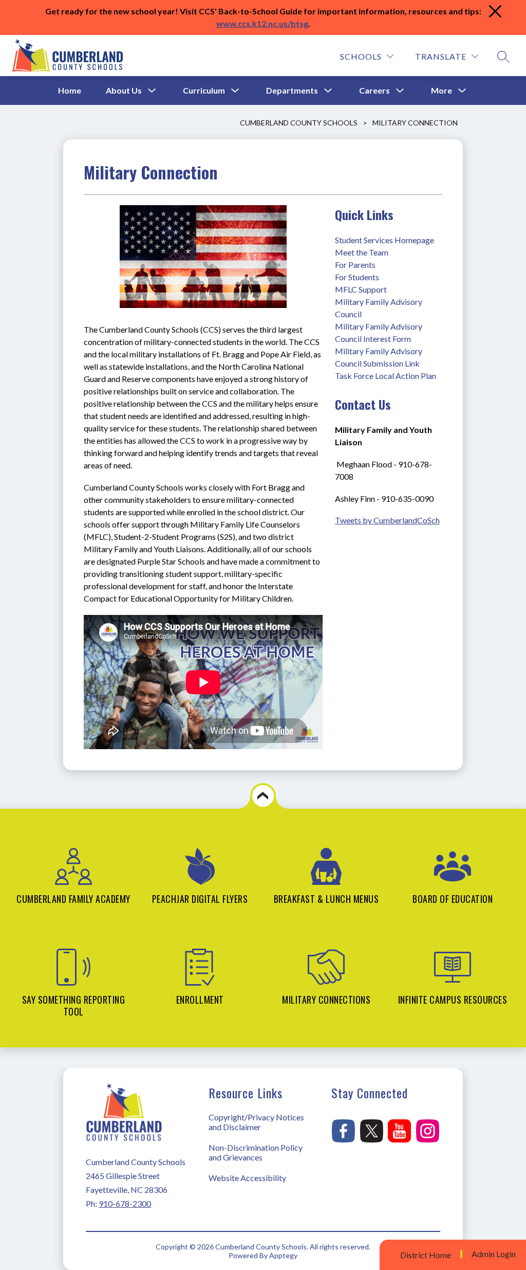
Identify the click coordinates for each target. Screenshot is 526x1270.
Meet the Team (361, 252)
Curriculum (204, 90)
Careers (374, 90)
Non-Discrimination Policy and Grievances (256, 1152)
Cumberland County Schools (299, 122)
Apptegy (283, 1255)
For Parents (355, 264)
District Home (425, 1255)
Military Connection (415, 122)
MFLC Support (361, 289)
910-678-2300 (125, 1203)
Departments (292, 90)
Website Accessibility (247, 1178)
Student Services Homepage (384, 240)
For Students (357, 277)
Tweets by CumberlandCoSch (387, 520)
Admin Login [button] (494, 1254)
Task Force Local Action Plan (385, 375)
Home (69, 90)
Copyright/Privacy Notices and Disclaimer (256, 1122)
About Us (124, 90)
